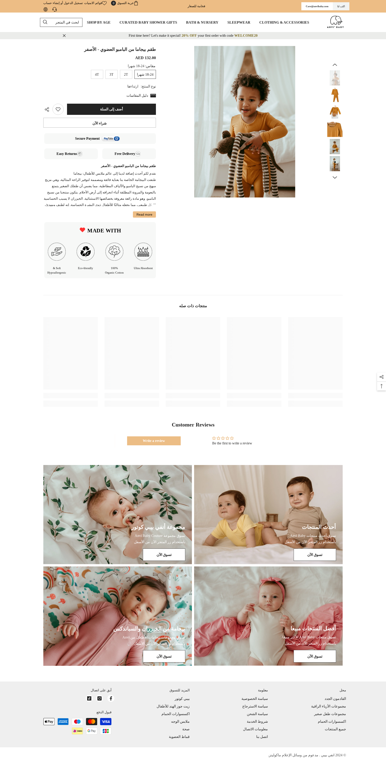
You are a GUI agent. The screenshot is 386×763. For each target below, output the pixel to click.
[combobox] (61, 22)
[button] (334, 64)
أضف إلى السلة (111, 109)
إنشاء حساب (51, 3)
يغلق (64, 36)
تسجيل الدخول (73, 3)
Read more (144, 214)
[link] (315, 395)
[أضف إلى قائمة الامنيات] (58, 109)
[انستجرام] (99, 698)
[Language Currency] (45, 9)
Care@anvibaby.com (317, 6)
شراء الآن (99, 123)
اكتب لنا (341, 6)
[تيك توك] (89, 698)
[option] (244, 121)
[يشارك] (47, 109)
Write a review (154, 441)
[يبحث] (61, 22)
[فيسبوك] (110, 698)
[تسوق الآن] (268, 514)
